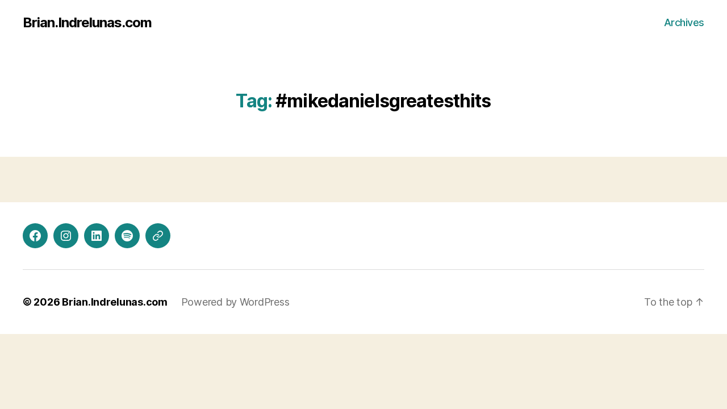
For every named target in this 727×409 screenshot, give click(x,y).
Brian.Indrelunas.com (87, 23)
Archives (684, 22)
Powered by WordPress (235, 302)
